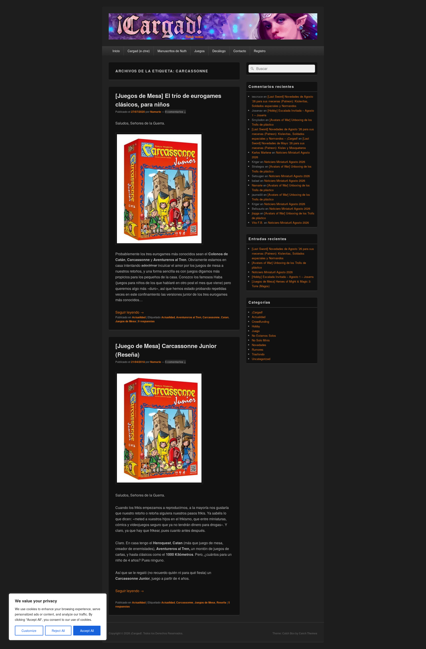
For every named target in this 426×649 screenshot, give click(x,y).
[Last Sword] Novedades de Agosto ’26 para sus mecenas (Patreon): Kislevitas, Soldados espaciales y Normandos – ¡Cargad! (283, 133)
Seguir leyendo (129, 312)
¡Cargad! (257, 312)
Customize (29, 630)
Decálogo (219, 51)
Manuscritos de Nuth (172, 51)
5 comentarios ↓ (175, 362)
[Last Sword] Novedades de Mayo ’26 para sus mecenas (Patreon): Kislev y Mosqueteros (280, 143)
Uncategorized (261, 359)
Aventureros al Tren (188, 317)
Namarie (155, 112)
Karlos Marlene (261, 152)
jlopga (255, 213)
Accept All (87, 630)
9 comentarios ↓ (175, 112)
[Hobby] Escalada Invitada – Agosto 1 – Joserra (283, 277)
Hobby (256, 326)
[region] (57, 617)
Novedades (259, 345)
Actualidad (139, 317)
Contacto (239, 51)
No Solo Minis (261, 340)
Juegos (199, 51)
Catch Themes (308, 633)
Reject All (58, 630)
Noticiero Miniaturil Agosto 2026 (284, 162)
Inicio (116, 51)
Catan (225, 317)
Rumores (257, 349)
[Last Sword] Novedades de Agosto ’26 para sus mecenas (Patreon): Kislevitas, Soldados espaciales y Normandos (282, 101)
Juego (256, 331)
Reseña (221, 602)
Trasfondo (258, 354)
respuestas (146, 321)
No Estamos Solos (264, 335)
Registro (260, 51)
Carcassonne (211, 317)
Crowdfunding (260, 321)
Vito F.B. (257, 222)
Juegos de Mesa (125, 321)
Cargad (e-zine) (139, 51)
